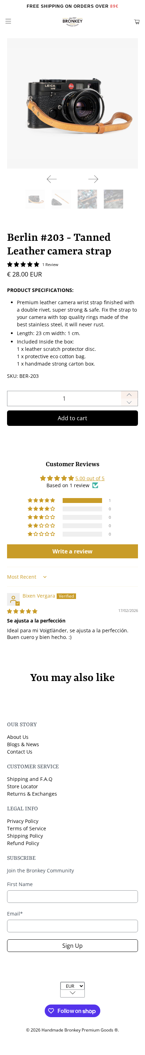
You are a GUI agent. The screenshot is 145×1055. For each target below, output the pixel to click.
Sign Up (72, 946)
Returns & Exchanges (32, 793)
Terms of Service (26, 828)
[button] (42, 500)
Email (15, 913)
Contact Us (19, 751)
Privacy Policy (22, 821)
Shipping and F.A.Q (29, 779)
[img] (22, 611)
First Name (20, 884)
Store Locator (22, 786)
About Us (18, 737)
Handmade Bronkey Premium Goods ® (80, 1030)
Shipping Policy (25, 835)
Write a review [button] (72, 551)
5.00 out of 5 (90, 478)
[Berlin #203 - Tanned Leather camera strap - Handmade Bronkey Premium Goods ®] (72, 103)
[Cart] (137, 22)
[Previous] (51, 179)
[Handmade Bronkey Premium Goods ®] (72, 21)
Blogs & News (23, 744)
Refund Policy (23, 843)
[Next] (93, 179)
